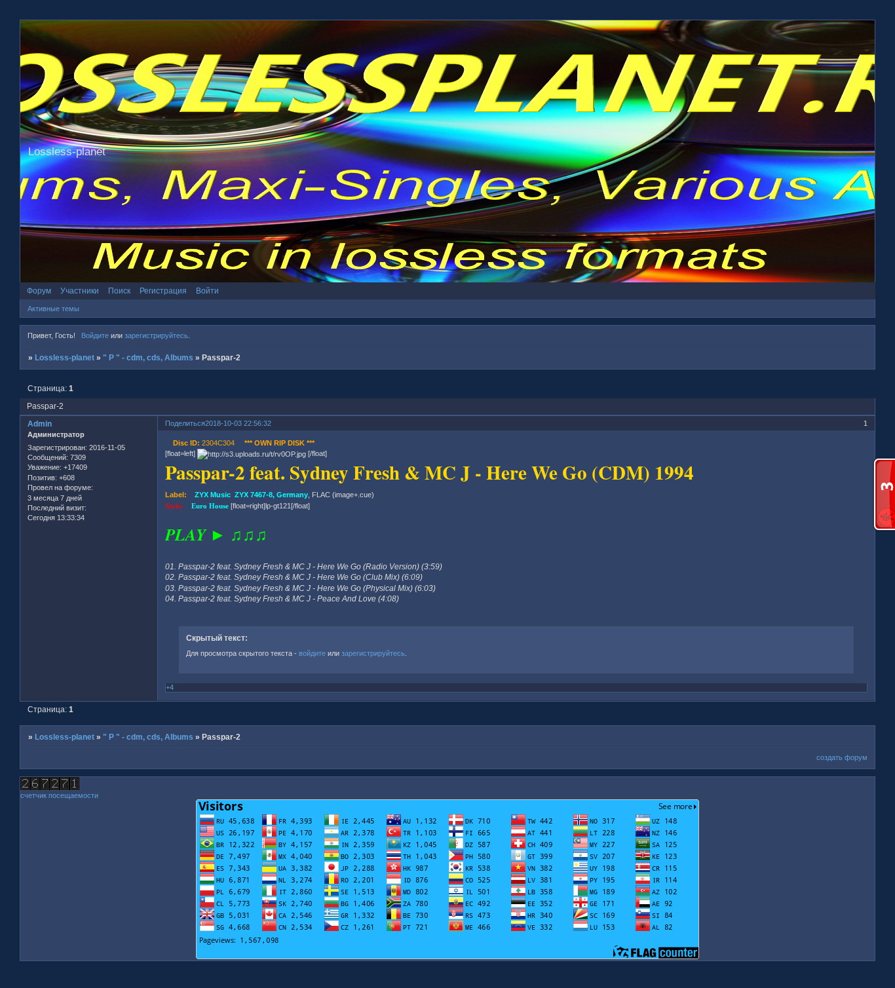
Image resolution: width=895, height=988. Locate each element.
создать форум (841, 757)
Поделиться (185, 423)
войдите (312, 653)
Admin (40, 423)
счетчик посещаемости (59, 795)
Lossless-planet (64, 357)
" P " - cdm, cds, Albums (148, 357)
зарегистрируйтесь (156, 335)
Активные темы (53, 309)
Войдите (95, 335)
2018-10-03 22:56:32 (238, 423)
